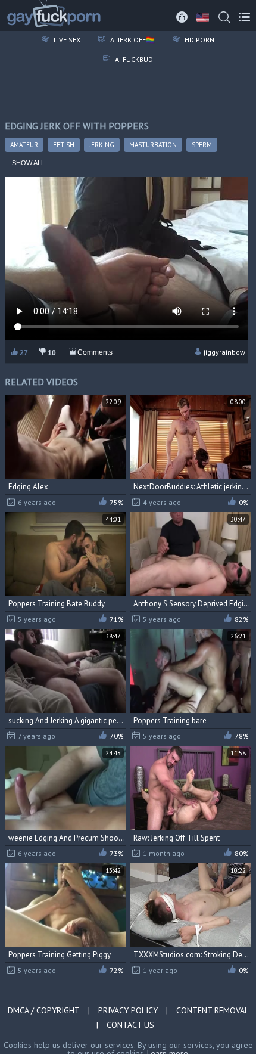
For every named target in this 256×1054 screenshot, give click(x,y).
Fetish (63, 145)
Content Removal (212, 1010)
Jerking (101, 145)
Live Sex (66, 39)
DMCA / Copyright (44, 1010)
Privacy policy (128, 1010)
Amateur (24, 145)
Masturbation (153, 145)
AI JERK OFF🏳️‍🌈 (131, 39)
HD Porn (198, 39)
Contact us (130, 1025)
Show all (28, 162)
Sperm (202, 145)
